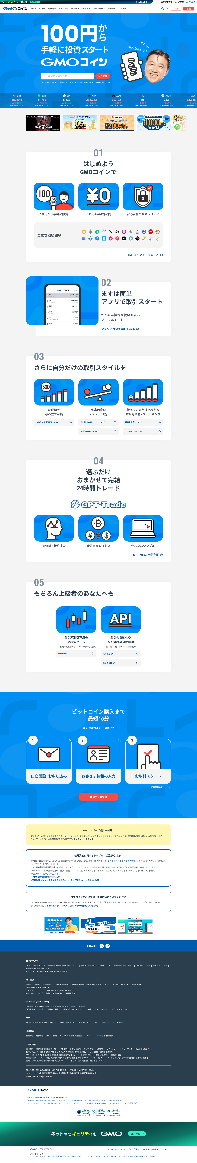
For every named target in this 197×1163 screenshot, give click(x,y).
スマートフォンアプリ (35, 990)
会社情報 (29, 1036)
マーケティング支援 (94, 1157)
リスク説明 (64, 1049)
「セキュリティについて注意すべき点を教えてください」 (73, 906)
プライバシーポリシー (85, 82)
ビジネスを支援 (70, 1157)
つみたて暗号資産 (61, 985)
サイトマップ (127, 1049)
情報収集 (113, 1157)
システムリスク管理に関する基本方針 (72, 1052)
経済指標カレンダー (71, 1009)
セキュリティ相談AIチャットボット (111, 1100)
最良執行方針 (86, 1055)
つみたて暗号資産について (47, 422)
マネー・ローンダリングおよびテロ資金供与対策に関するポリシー (52, 1055)
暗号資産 (131, 1157)
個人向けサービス (141, 1157)
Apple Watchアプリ (64, 990)
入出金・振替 (57, 993)
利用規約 (98, 82)
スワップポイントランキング (119, 1009)
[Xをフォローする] (168, 8)
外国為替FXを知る (52, 971)
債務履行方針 (116, 1055)
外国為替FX (30, 987)
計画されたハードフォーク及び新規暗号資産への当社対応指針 (50, 1058)
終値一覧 (82, 1006)
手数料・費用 (70, 993)
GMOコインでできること (143, 255)
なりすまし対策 (114, 1103)
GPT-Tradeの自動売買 (146, 554)
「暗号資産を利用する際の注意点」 (121, 861)
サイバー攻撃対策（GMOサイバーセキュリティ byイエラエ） (60, 1103)
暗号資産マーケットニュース (64, 1006)
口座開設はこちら (143, 966)
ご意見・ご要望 (63, 1022)
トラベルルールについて (81, 1022)
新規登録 (102, 76)
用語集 (64, 971)
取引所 (37, 985)
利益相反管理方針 (101, 1055)
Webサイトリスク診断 (91, 1100)
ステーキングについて (134, 431)
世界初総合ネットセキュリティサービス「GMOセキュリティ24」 (47, 1100)
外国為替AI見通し (53, 1009)
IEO (127, 985)
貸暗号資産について (133, 422)
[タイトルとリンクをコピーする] (107, 946)
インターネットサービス (37, 1157)
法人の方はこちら (160, 966)
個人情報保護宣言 (142, 1049)
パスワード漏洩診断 (76, 1100)
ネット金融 (122, 1157)
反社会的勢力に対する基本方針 (102, 1052)
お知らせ (112, 8)
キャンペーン (99, 8)
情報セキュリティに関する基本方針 (40, 1052)
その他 (152, 1157)
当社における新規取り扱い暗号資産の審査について (46, 1061)
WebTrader (50, 990)
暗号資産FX (47, 985)
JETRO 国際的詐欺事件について (46, 877)
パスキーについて (122, 1022)
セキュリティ (81, 1157)
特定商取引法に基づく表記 (46, 1049)
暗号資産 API (108, 654)
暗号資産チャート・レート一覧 (38, 1006)
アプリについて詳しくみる (118, 329)
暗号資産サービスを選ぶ (123, 966)
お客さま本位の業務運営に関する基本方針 (85, 1061)
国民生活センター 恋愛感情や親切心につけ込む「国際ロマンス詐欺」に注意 (65, 880)
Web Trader (62, 653)
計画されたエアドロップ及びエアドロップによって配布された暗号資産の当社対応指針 (112, 1058)
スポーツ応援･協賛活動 (104, 1036)
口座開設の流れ (157, 787)
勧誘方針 (99, 1049)
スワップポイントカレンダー (93, 1009)
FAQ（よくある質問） (33, 1022)
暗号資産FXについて (89, 431)
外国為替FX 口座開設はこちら (37, 969)
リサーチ (105, 1157)
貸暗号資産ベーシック (80, 985)
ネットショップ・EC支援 (55, 1157)
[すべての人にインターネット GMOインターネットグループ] (178, 2)
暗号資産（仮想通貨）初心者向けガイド (63, 966)
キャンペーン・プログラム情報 (38, 993)
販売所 (28, 985)
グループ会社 (51, 1036)
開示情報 (39, 1036)
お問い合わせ (49, 1022)
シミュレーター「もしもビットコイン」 (96, 966)
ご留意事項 (76, 1049)
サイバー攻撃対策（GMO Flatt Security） (94, 1103)
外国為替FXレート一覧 (35, 1009)
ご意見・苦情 (88, 1049)
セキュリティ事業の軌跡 (129, 1103)
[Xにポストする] (101, 946)
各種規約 (29, 1049)
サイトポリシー (113, 1049)
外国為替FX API (109, 663)
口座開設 (188, 9)
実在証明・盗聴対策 (33, 1103)
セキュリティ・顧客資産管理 (71, 1036)
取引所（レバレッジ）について (93, 422)
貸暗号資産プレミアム (100, 985)
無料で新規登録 (98, 797)
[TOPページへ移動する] (15, 8)
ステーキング (118, 985)
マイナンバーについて (83, 839)
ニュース (88, 1036)
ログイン (176, 9)
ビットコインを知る (34, 971)
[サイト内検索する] (163, 8)
